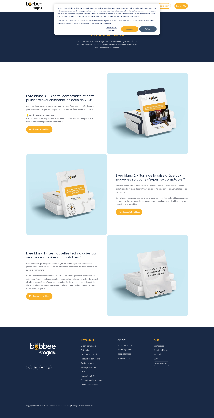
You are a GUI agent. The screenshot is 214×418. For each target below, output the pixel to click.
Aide (156, 340)
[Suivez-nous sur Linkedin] (35, 367)
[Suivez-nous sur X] (29, 367)
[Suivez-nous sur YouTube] (42, 367)
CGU (156, 358)
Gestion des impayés (89, 384)
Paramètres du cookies (111, 29)
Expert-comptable (88, 346)
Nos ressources (124, 358)
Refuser (148, 29)
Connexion (164, 6)
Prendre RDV (181, 6)
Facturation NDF (88, 376)
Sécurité (157, 354)
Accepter (129, 29)
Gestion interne (87, 363)
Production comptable (90, 358)
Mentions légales (161, 350)
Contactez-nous (160, 346)
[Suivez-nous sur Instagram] (49, 367)
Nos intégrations (125, 349)
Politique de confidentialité (82, 406)
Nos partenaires (124, 353)
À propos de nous (125, 345)
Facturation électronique (91, 380)
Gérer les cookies (161, 364)
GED (83, 371)
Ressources (87, 340)
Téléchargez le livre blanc (39, 129)
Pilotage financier (88, 367)
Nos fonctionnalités (89, 354)
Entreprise (85, 350)
